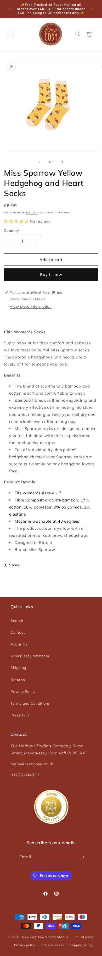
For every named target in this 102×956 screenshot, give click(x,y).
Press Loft (19, 715)
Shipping (32, 212)
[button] (10, 34)
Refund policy (83, 937)
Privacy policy (24, 945)
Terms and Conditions (30, 703)
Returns (17, 679)
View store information (31, 306)
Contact (17, 632)
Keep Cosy (29, 937)
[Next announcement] (92, 8)
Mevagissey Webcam (29, 656)
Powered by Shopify (53, 937)
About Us (18, 644)
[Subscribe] (82, 857)
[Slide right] (62, 162)
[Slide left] (39, 162)
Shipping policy (81, 945)
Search (16, 620)
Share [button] (14, 565)
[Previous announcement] (9, 8)
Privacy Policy (22, 691)
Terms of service (52, 945)
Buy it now (51, 274)
